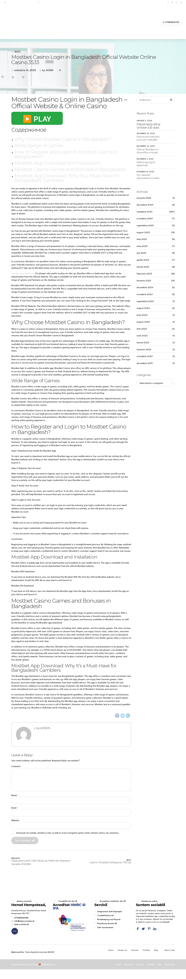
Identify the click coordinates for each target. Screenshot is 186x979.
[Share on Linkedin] (128, 715)
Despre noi (57, 22)
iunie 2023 (142, 335)
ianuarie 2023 (144, 349)
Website (15, 820)
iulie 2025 (142, 239)
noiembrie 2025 (144, 211)
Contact (153, 22)
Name (15, 795)
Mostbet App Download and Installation (57, 163)
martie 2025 (143, 266)
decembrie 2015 (145, 363)
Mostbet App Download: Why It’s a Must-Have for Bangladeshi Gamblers (67, 178)
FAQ (124, 22)
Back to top (170, 950)
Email (15, 807)
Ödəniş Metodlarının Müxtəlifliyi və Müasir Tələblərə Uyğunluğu (147, 151)
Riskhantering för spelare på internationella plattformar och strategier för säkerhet (148, 164)
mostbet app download (22, 273)
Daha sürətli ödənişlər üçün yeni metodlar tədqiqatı (148, 138)
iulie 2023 (142, 328)
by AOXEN (47, 70)
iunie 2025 (142, 245)
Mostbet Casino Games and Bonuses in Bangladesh (70, 169)
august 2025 (143, 232)
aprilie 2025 (143, 259)
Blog (156, 950)
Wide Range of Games (39, 145)
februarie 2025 (144, 273)
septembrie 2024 (145, 301)
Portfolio (146, 950)
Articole (137, 22)
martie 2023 (143, 342)
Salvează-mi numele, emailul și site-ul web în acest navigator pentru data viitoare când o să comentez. (67, 832)
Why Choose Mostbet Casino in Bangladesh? (63, 139)
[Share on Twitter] (122, 715)
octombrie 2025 (145, 218)
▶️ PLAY (37, 118)
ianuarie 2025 (144, 280)
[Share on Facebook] (117, 715)
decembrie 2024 (145, 287)
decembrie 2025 (145, 204)
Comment (16, 766)
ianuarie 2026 (144, 197)
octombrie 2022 (145, 356)
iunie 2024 (142, 314)
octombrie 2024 (145, 294)
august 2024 (143, 307)
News (17, 51)
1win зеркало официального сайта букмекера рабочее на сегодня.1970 (149, 177)
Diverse (41, 22)
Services (134, 950)
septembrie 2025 (145, 225)
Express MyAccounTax (93, 22)
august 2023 (143, 321)
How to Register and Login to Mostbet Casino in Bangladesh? (66, 154)
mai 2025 (141, 252)
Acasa (27, 22)
